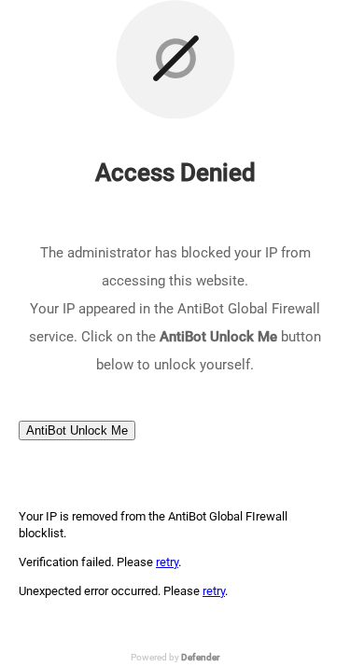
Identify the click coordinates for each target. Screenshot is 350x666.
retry (167, 562)
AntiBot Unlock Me (77, 430)
